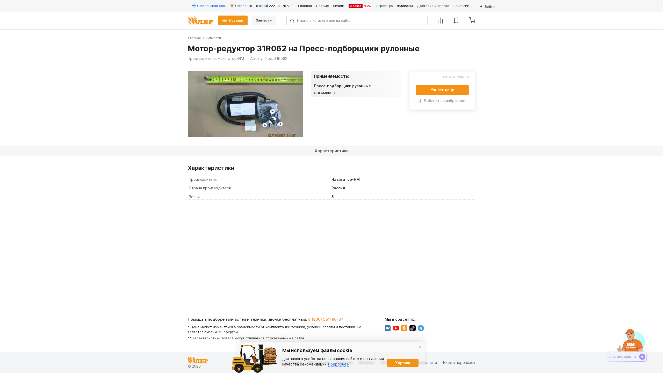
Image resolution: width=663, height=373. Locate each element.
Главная (305, 6)
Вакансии (461, 6)
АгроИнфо (384, 6)
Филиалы (405, 6)
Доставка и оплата (433, 6)
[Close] (420, 347)
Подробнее (338, 364)
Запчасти (213, 38)
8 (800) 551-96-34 (326, 319)
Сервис (322, 6)
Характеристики (332, 150)
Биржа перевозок (459, 363)
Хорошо (402, 363)
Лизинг (338, 6)
